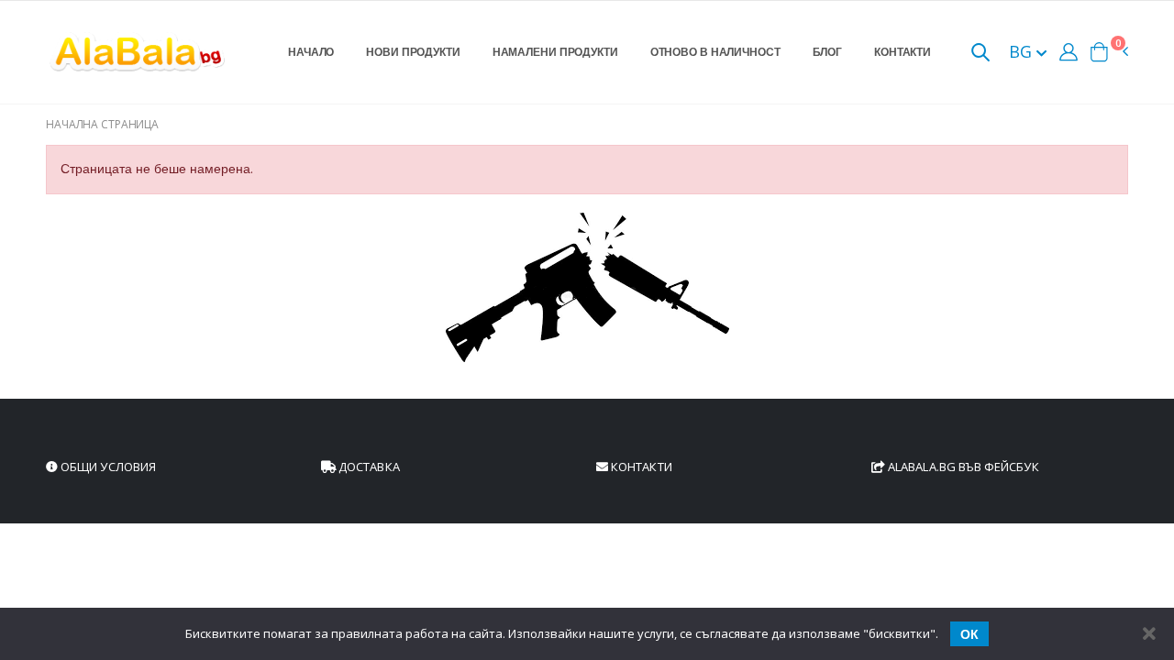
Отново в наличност (715, 52)
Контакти (902, 52)
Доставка (368, 466)
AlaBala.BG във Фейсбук (962, 466)
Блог (828, 52)
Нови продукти (413, 52)
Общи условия (107, 466)
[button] (980, 53)
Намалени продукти (555, 52)
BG (1022, 51)
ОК (969, 634)
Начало (311, 52)
